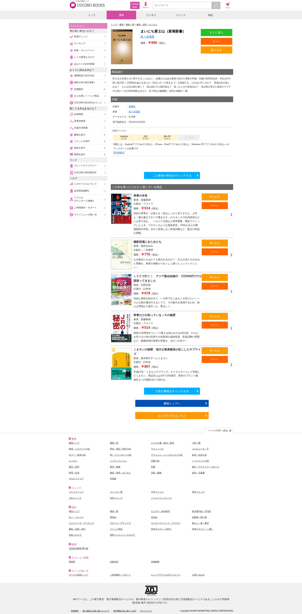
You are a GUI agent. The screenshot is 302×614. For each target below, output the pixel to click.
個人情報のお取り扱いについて (95, 611)
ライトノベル (157, 449)
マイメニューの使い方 (85, 214)
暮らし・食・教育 (200, 523)
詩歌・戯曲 (156, 473)
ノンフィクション (118, 461)
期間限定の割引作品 (84, 75)
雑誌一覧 (114, 511)
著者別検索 (79, 121)
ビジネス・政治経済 (160, 511)
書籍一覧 (114, 443)
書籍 (121, 15)
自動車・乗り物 (199, 517)
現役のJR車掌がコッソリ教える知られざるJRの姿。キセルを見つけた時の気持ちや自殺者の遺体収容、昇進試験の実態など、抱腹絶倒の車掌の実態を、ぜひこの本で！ (167, 337)
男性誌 (113, 517)
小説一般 (196, 443)
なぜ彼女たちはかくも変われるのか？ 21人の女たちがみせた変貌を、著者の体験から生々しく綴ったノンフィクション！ (167, 263)
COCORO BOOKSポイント (88, 102)
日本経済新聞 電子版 (78, 548)
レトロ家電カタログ (84, 57)
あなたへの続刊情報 (84, 64)
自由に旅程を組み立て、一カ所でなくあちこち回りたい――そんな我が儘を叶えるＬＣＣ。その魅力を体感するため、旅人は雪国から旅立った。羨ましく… (167, 302)
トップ (91, 15)
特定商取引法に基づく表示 (124, 611)
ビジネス (151, 15)
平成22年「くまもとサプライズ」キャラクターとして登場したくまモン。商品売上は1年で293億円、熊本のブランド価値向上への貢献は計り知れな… (167, 375)
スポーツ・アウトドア (120, 523)
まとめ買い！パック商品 (86, 96)
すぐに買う (217, 32)
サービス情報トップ (78, 575)
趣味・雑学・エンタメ (120, 473)
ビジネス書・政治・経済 (162, 443)
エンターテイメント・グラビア (165, 523)
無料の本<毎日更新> (84, 82)
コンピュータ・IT (200, 449)
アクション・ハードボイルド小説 (166, 455)
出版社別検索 (81, 127)
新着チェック (81, 36)
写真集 (113, 478)
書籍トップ (74, 443)
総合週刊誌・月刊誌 (201, 511)
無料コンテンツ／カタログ (122, 535)
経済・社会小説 (199, 455)
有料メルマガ (75, 535)
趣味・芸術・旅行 (77, 529)
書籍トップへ (172, 403)
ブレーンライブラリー (85, 165)
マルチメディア (76, 478)
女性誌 (154, 517)
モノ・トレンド (76, 517)
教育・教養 (115, 467)
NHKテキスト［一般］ (202, 529)
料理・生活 (74, 473)
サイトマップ (146, 611)
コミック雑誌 (116, 529)
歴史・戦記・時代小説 (120, 449)
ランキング (79, 43)
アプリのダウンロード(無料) (84, 199)
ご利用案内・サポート (85, 207)
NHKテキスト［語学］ (161, 529)
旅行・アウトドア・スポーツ (205, 467)
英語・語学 (74, 467)
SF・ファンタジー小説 (120, 455)
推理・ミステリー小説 (79, 449)
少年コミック (157, 492)
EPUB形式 (118, 152)
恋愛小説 (155, 461)
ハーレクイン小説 (200, 461)
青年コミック (198, 492)
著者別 (72, 561)
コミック (181, 15)
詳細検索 (78, 114)
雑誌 (210, 15)
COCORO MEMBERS (85, 172)
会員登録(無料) (81, 190)
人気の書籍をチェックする (172, 391)
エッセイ (73, 461)
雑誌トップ (74, 511)
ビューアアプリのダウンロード (165, 575)
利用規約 (75, 611)
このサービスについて (85, 184)
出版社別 (114, 561)
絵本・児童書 (198, 473)
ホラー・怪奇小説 (77, 455)
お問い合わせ (198, 575)
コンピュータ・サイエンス (81, 523)
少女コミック (75, 498)
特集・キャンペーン (84, 50)
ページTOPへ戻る (218, 430)
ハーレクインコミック (161, 498)
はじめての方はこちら (172, 415)
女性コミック (116, 498)
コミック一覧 (116, 492)
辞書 (153, 467)
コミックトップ (76, 492)
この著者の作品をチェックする (172, 175)
